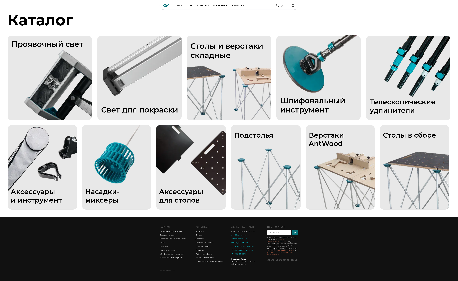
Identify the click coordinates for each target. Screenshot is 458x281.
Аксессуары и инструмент (171, 258)
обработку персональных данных (277, 240)
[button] (277, 5)
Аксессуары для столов (181, 195)
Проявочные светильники (171, 231)
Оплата (199, 235)
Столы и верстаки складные (226, 50)
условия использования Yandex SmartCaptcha (280, 253)
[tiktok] (296, 260)
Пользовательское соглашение (209, 261)
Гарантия (200, 250)
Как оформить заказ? (205, 242)
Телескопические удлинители (173, 239)
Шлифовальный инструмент (312, 105)
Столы (162, 242)
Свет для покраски (139, 109)
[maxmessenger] (280, 260)
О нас (190, 5)
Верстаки (164, 246)
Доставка (200, 239)
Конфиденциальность (205, 258)
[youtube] (292, 260)
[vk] (284, 260)
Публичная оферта (204, 254)
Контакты (237, 5)
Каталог (179, 5)
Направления (220, 5)
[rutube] (288, 260)
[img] (56, 79)
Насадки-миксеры (102, 195)
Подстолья (253, 135)
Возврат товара (202, 246)
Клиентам (202, 5)
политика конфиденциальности (280, 250)
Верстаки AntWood (326, 139)
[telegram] (276, 260)
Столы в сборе (409, 135)
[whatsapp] (268, 260)
